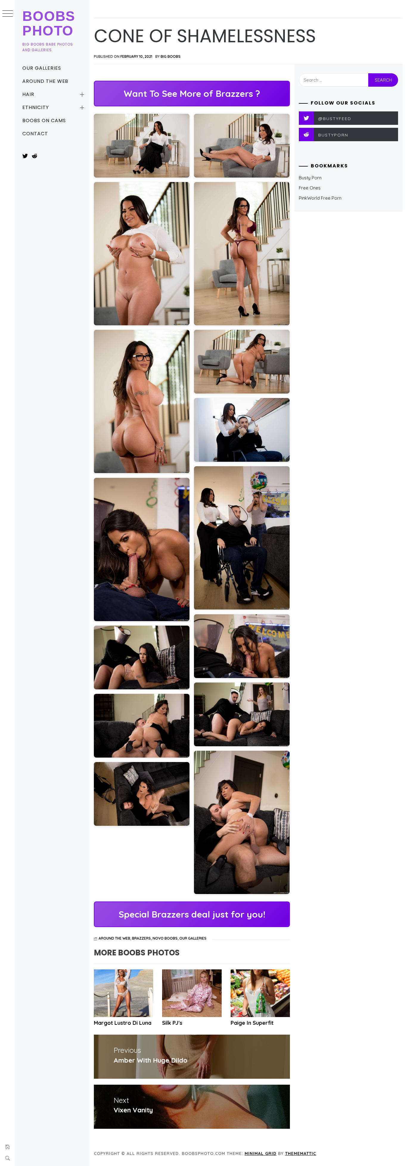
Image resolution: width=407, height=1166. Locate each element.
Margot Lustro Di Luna (122, 1022)
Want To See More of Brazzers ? (192, 93)
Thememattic (300, 1153)
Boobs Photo (48, 23)
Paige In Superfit (252, 1022)
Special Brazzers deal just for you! (192, 914)
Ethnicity (35, 107)
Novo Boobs (165, 938)
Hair (28, 94)
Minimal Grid (260, 1153)
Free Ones (310, 188)
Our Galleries (41, 68)
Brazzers (141, 938)
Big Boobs (171, 56)
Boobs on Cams (44, 120)
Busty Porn (310, 178)
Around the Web (45, 81)
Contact (35, 133)
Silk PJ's (172, 1022)
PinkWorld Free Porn (320, 198)
